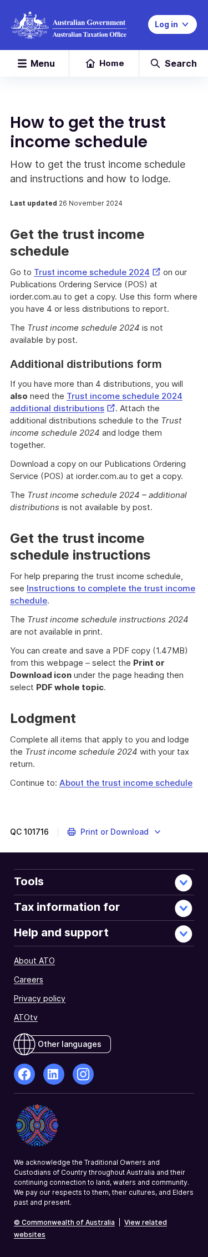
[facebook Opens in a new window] (24, 1074)
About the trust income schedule (125, 782)
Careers (28, 979)
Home (111, 63)
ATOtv (26, 1017)
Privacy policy (39, 998)
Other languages (70, 1044)
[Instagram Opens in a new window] (83, 1074)
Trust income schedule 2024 (97, 272)
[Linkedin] (53, 1074)
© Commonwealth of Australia (64, 1222)
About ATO (34, 960)
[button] (114, 831)
